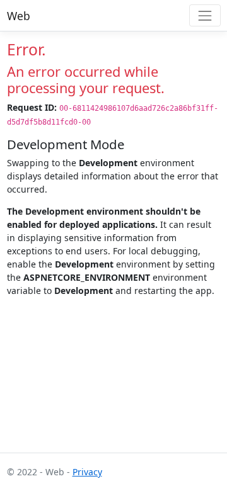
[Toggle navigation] (204, 15)
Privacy (87, 472)
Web (18, 15)
